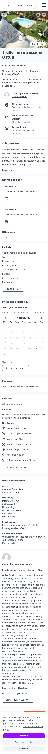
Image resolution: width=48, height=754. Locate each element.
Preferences (24, 748)
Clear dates (7, 362)
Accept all (24, 735)
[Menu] (44, 5)
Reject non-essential (24, 742)
